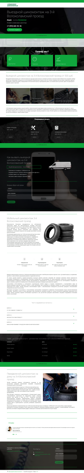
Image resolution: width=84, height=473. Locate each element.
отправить (11, 202)
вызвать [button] (75, 344)
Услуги (39, 5)
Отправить (59, 462)
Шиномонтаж (30, 5)
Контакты (56, 5)
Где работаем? (66, 5)
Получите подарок (14, 29)
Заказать (11, 137)
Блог (44, 5)
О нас (49, 5)
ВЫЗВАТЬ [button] (75, 348)
